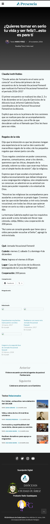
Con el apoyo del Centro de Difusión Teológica (25, 520)
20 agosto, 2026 (24, 443)
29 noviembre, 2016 (36, 42)
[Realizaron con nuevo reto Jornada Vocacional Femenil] (34, 313)
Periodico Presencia (12, 419)
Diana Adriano (10, 407)
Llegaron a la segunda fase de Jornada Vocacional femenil (11, 347)
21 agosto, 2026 (22, 407)
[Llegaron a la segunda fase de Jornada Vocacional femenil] (12, 338)
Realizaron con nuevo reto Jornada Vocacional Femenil (33, 322)
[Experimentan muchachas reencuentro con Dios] (12, 313)
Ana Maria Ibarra (11, 431)
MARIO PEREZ (20, 42)
